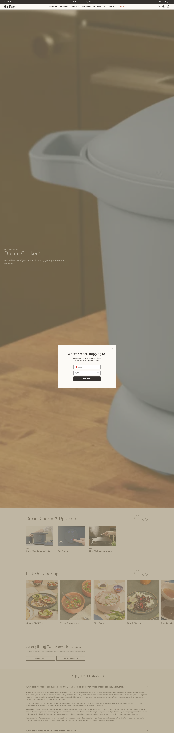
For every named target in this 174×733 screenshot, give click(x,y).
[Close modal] (112, 348)
